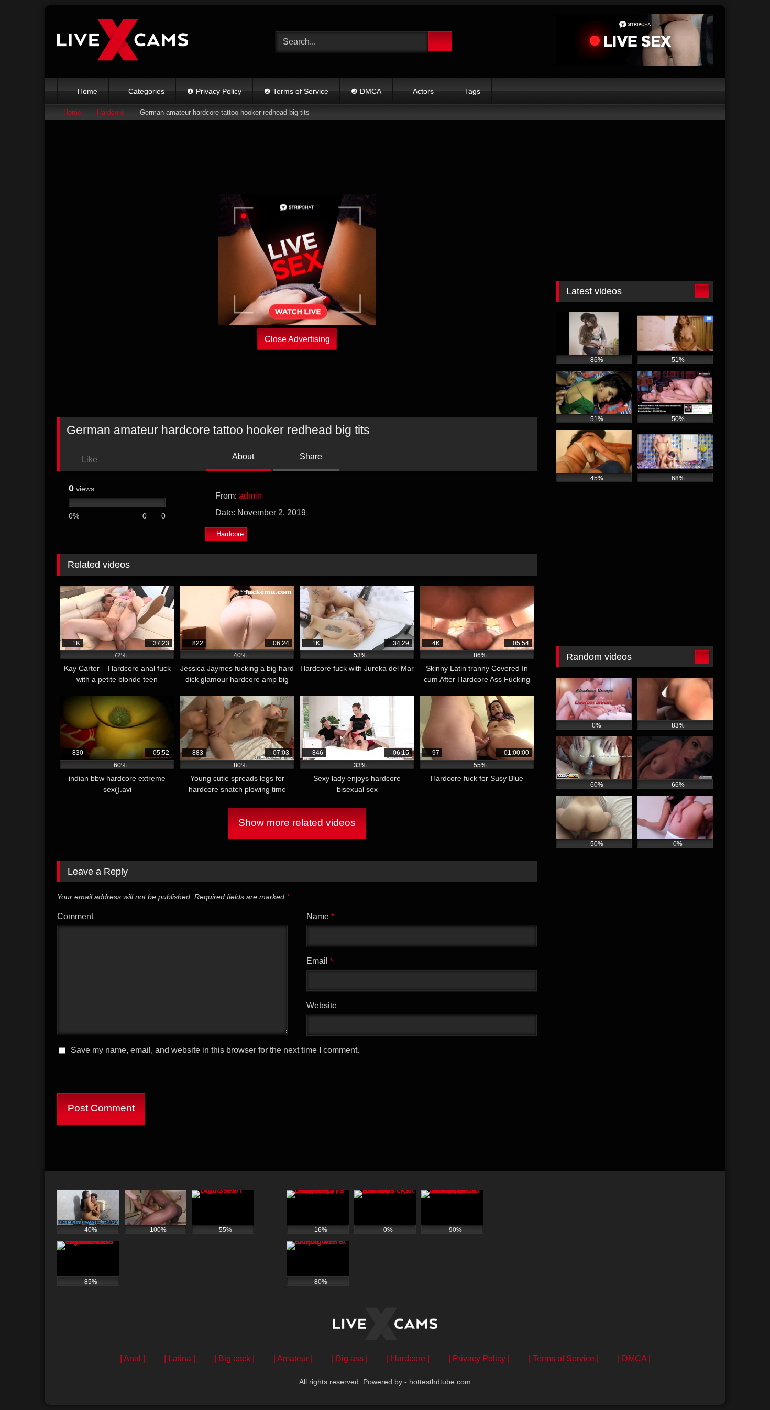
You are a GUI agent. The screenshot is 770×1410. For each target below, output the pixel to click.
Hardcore (110, 112)
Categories (146, 91)
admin (250, 495)
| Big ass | (350, 1358)
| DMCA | (634, 1358)
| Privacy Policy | (479, 1358)
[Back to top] (738, 1379)
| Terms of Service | (564, 1358)
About (242, 456)
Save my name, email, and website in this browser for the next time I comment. (215, 1049)
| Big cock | (234, 1358)
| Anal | (132, 1358)
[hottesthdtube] (122, 41)
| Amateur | (293, 1358)
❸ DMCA (366, 91)
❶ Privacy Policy (214, 91)
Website (321, 1005)
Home (87, 91)
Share (310, 456)
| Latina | (179, 1358)
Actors (423, 91)
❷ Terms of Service (296, 91)
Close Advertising (297, 338)
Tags (472, 91)
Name (320, 916)
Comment (75, 916)
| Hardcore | (408, 1358)
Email (319, 960)
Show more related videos (297, 822)
